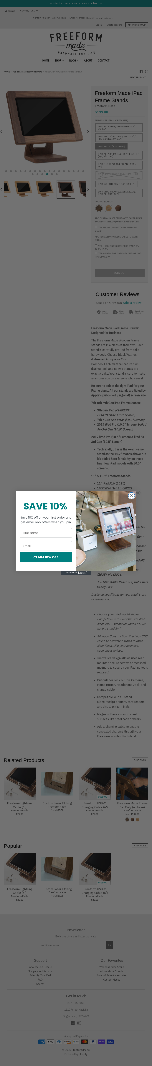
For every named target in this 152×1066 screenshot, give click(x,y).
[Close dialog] (131, 495)
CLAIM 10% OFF (45, 557)
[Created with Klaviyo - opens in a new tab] (76, 573)
